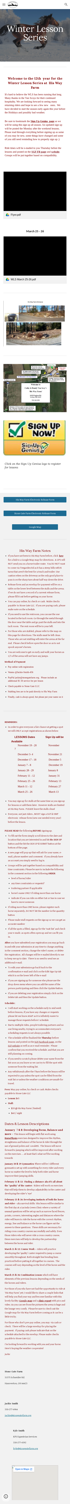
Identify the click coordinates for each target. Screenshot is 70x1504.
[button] (4, 4)
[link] (35, 195)
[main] (35, 33)
